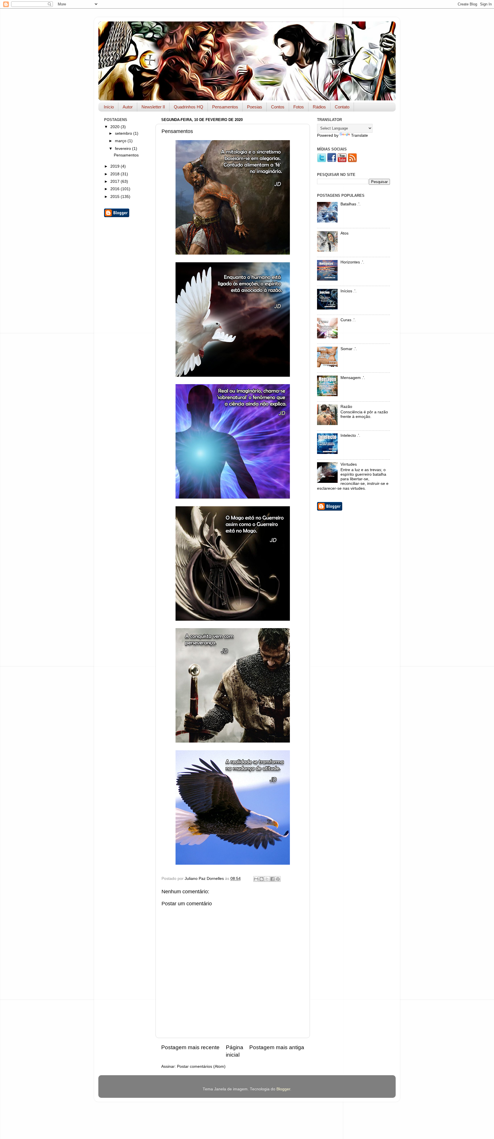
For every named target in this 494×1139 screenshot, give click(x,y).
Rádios (319, 106)
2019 (115, 166)
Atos (344, 233)
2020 (115, 127)
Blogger (283, 1089)
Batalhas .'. (350, 204)
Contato (342, 106)
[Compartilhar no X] (267, 879)
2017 (115, 181)
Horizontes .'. (352, 262)
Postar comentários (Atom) (201, 1066)
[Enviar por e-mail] (256, 879)
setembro (124, 133)
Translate (359, 135)
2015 (115, 197)
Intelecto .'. (350, 435)
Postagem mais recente (190, 1047)
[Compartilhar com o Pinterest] (278, 879)
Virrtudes (348, 464)
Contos (277, 106)
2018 (115, 174)
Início (109, 106)
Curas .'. (348, 320)
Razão (346, 406)
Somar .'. (348, 349)
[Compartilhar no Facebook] (272, 879)
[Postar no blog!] (261, 879)
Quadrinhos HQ (188, 106)
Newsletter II (153, 106)
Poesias (254, 106)
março (121, 141)
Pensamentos (225, 106)
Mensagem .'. (352, 378)
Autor (128, 106)
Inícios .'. (348, 291)
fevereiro (123, 148)
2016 (115, 189)
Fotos (298, 106)
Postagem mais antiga (276, 1047)
